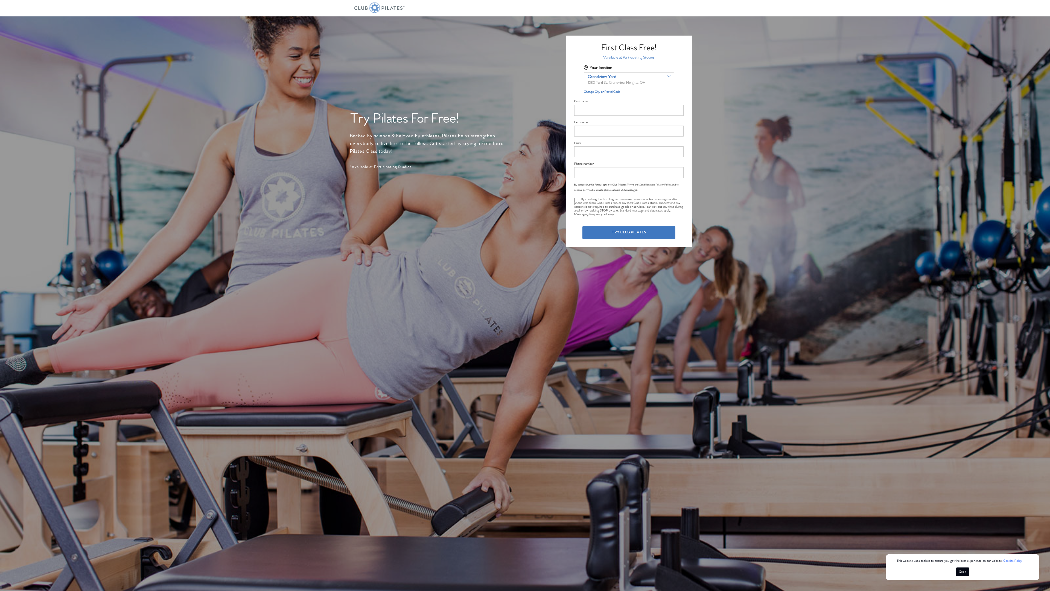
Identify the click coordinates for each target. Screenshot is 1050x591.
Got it (962, 572)
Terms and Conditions (639, 184)
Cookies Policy (1012, 561)
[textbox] (629, 80)
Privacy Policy (663, 184)
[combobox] (629, 80)
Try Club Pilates (629, 232)
